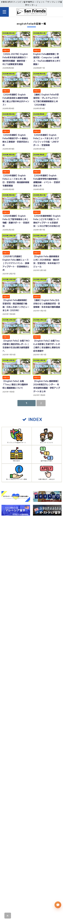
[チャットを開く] (57, 904)
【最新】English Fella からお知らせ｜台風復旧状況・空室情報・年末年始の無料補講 (46, 303)
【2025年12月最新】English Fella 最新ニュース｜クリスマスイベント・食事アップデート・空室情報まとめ (15, 263)
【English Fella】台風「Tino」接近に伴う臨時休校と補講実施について (15, 384)
